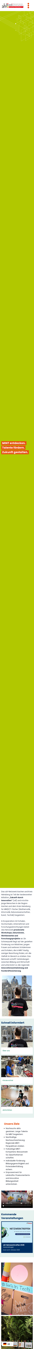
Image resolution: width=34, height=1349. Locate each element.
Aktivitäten (7, 1110)
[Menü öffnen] (28, 5)
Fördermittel (8, 1080)
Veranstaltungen (8, 1247)
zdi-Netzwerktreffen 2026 (13, 1245)
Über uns (6, 1051)
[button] (17, 1289)
